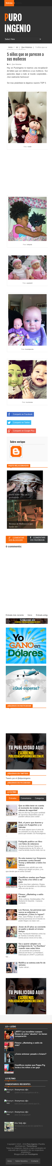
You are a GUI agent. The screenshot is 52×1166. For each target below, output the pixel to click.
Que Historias (17, 64)
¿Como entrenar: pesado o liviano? (30, 1054)
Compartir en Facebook (22, 414)
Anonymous (22, 1090)
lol (10, 64)
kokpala (29, 244)
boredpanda (29, 349)
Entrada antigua (42, 615)
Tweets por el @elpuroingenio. (18, 778)
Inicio (30, 615)
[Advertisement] (27, 171)
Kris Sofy (20, 1123)
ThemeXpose (31, 1146)
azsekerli (29, 283)
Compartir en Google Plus (24, 431)
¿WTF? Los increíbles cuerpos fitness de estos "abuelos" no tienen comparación (31, 1034)
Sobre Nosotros (21, 1161)
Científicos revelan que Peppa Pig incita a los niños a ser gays (30, 1066)
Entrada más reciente (15, 615)
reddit (29, 146)
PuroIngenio (33, 1154)
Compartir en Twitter (21, 422)
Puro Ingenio (17, 23)
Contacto (34, 1161)
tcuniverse (29, 402)
